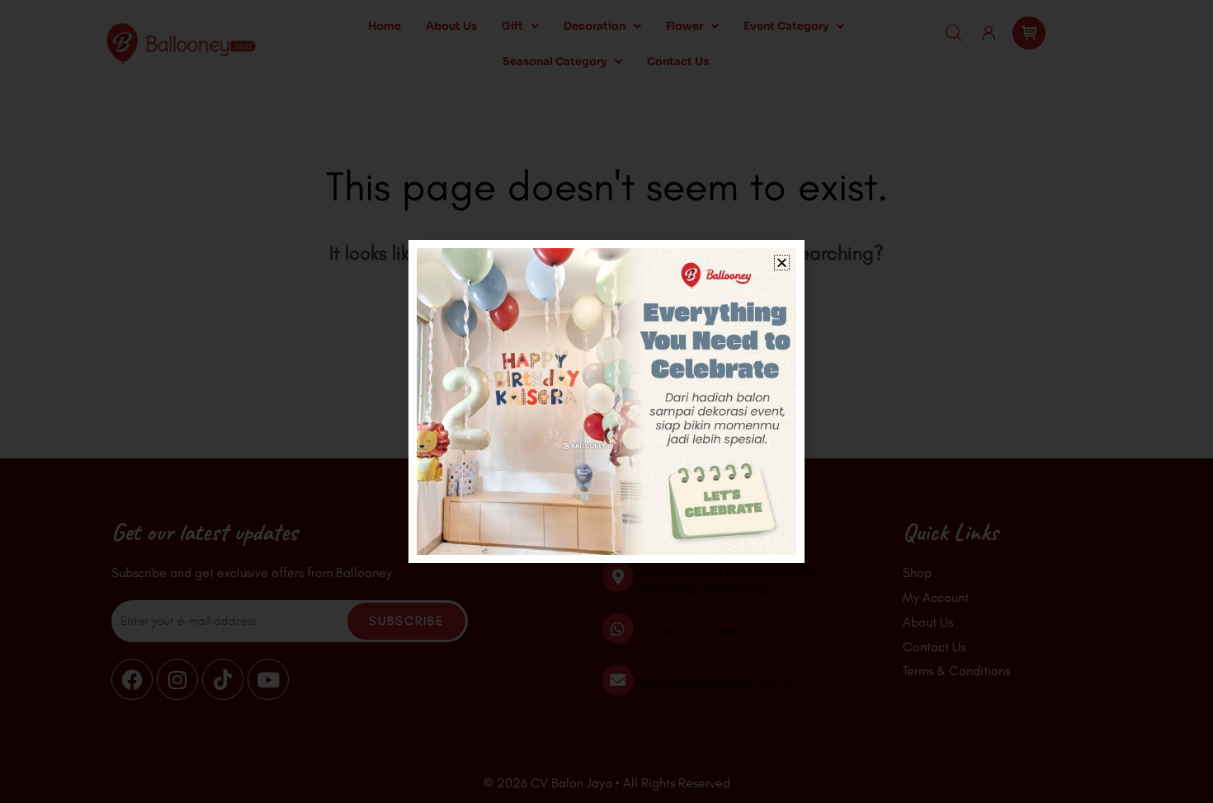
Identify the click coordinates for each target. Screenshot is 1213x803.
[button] (782, 262)
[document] (606, 401)
